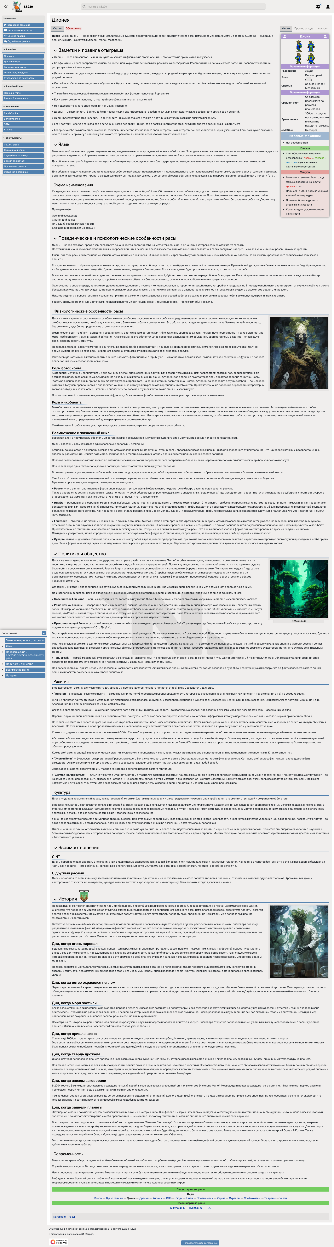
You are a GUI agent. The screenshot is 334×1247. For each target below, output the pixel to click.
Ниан (189, 1198)
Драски (144, 1198)
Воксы (98, 1198)
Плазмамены (205, 1198)
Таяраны (270, 1198)
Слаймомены (252, 1198)
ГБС (208, 1207)
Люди (178, 1198)
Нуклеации (196, 1207)
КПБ (168, 1198)
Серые (221, 1198)
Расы (71, 1216)
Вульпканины (114, 1198)
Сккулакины (177, 1207)
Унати (283, 1198)
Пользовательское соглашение (200, 1243)
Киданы (157, 1198)
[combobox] (173, 6)
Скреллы (234, 1198)
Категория (59, 1216)
